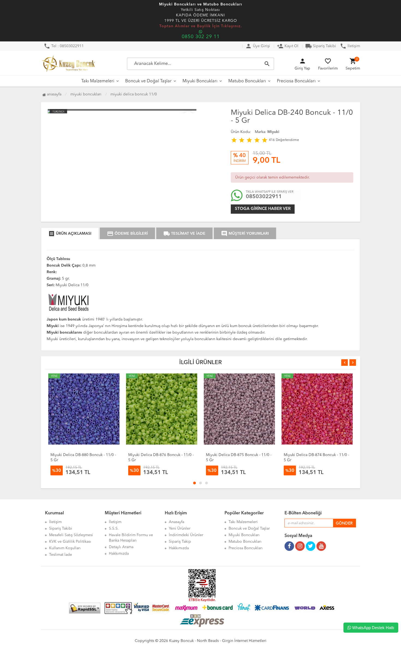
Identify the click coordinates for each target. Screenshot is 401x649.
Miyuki (273, 132)
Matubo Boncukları (247, 81)
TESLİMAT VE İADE (184, 233)
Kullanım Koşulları (65, 548)
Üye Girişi (257, 46)
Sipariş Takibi (320, 46)
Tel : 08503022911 (64, 46)
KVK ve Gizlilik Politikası (70, 542)
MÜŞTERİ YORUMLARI (245, 233)
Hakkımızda (119, 554)
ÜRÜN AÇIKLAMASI (69, 233)
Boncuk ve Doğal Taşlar (148, 81)
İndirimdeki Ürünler (186, 535)
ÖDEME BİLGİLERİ (127, 233)
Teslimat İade (60, 555)
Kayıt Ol (287, 46)
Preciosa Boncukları (296, 81)
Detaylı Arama (121, 547)
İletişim (350, 46)
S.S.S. (114, 528)
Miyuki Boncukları (199, 81)
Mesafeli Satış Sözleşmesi (71, 535)
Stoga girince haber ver (263, 209)
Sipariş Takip (180, 542)
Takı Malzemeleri (97, 81)
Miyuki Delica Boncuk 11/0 (133, 94)
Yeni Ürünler (179, 528)
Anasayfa (53, 94)
